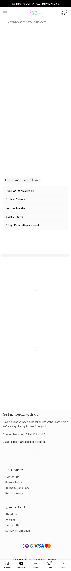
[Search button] (64, 22)
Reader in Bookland (45, 559)
